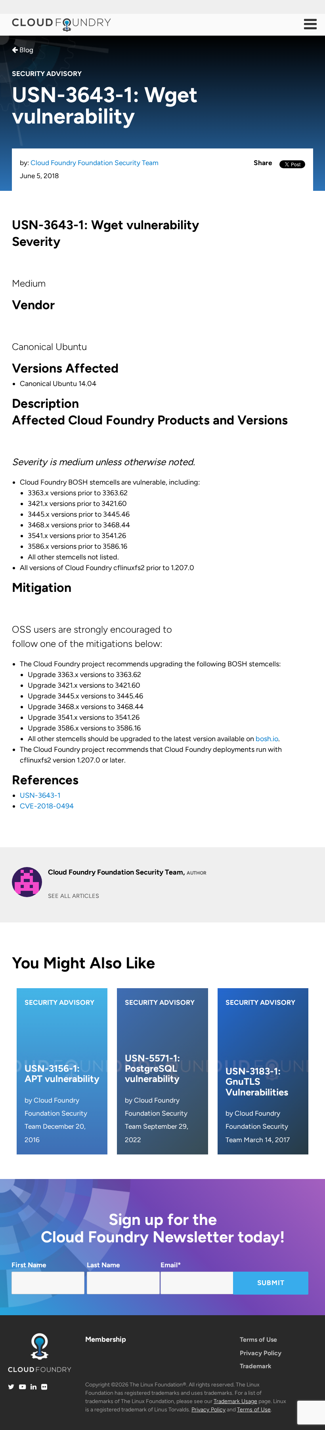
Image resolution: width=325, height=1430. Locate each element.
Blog (25, 50)
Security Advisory (47, 74)
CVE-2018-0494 (47, 806)
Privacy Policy (260, 1353)
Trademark (255, 1366)
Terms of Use (258, 1339)
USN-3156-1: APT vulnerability (62, 1073)
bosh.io (267, 738)
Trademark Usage (235, 1401)
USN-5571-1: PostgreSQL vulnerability (152, 1068)
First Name (28, 1265)
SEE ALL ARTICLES (73, 895)
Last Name (103, 1265)
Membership (105, 1339)
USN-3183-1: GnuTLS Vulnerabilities (257, 1081)
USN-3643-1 (40, 795)
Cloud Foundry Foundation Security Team (95, 163)
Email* (171, 1265)
